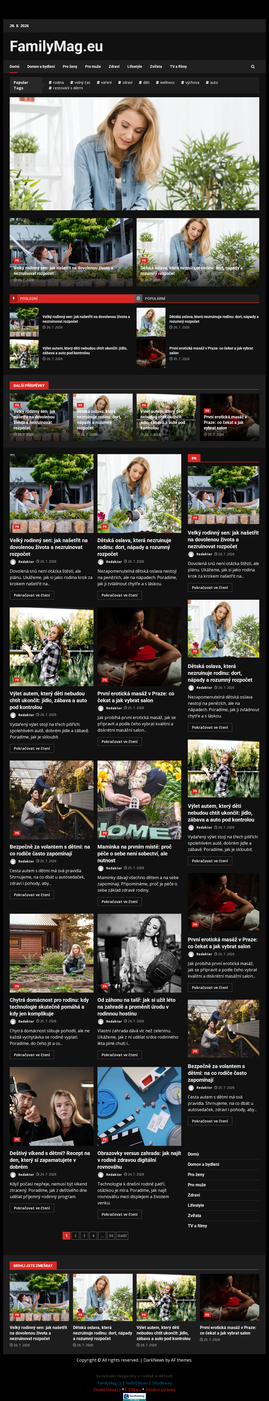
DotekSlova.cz (107, 1390)
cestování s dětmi (68, 87)
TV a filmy (178, 66)
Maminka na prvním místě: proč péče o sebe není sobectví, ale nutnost (139, 800)
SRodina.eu (162, 1382)
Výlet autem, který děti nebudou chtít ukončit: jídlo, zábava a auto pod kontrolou (134, 176)
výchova (192, 82)
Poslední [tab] (29, 298)
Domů (14, 66)
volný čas (82, 82)
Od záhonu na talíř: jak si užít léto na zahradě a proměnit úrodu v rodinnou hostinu (139, 953)
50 (111, 1235)
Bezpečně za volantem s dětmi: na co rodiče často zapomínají (52, 800)
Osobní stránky (161, 1390)
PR (17, 260)
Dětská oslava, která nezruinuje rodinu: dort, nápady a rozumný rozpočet (151, 322)
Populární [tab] (155, 298)
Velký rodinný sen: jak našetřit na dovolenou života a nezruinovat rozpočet (24, 322)
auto (214, 82)
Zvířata (156, 66)
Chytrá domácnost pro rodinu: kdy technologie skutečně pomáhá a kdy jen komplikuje (52, 953)
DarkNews (153, 1360)
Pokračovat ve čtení (32, 595)
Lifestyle (134, 66)
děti (146, 82)
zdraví (127, 82)
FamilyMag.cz (109, 1382)
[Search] (253, 67)
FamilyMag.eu (56, 46)
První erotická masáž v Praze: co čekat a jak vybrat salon (151, 353)
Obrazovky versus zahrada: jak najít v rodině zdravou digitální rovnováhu (139, 1106)
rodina (58, 82)
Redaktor (26, 561)
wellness (167, 82)
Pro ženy (70, 66)
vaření (106, 82)
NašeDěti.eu (137, 1382)
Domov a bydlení (41, 66)
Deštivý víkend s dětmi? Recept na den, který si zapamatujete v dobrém (52, 1106)
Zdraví (114, 66)
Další (122, 1235)
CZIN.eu (133, 1390)
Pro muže (93, 66)
